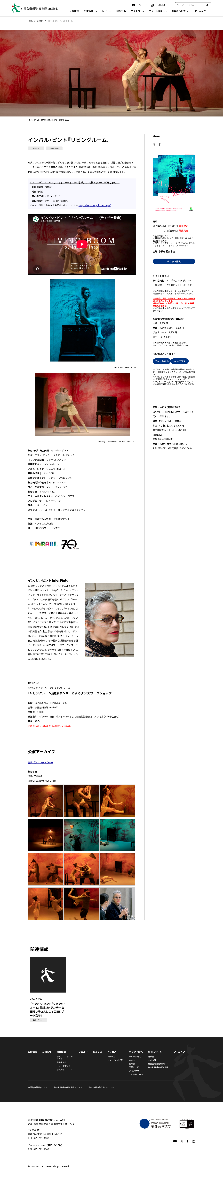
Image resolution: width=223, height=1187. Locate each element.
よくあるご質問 (136, 1074)
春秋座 (151, 1056)
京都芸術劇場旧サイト (38, 1087)
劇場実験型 (61, 1062)
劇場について (179, 11)
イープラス (179, 361)
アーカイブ (200, 11)
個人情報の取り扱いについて (101, 1087)
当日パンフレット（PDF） (40, 762)
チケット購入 (156, 11)
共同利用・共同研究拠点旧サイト (68, 1087)
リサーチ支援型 (63, 1065)
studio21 (152, 1060)
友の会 (132, 1060)
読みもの (121, 11)
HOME (30, 21)
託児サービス (135, 1067)
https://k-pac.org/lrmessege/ (95, 205)
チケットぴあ (162, 361)
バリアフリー (135, 1070)
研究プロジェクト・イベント (65, 1057)
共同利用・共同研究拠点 (158, 1067)
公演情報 (74, 11)
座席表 (132, 1063)
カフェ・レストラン (115, 1060)
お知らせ (46, 1051)
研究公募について (64, 1069)
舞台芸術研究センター (158, 1063)
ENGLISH (162, 4)
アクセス (135, 11)
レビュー (106, 11)
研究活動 (88, 11)
